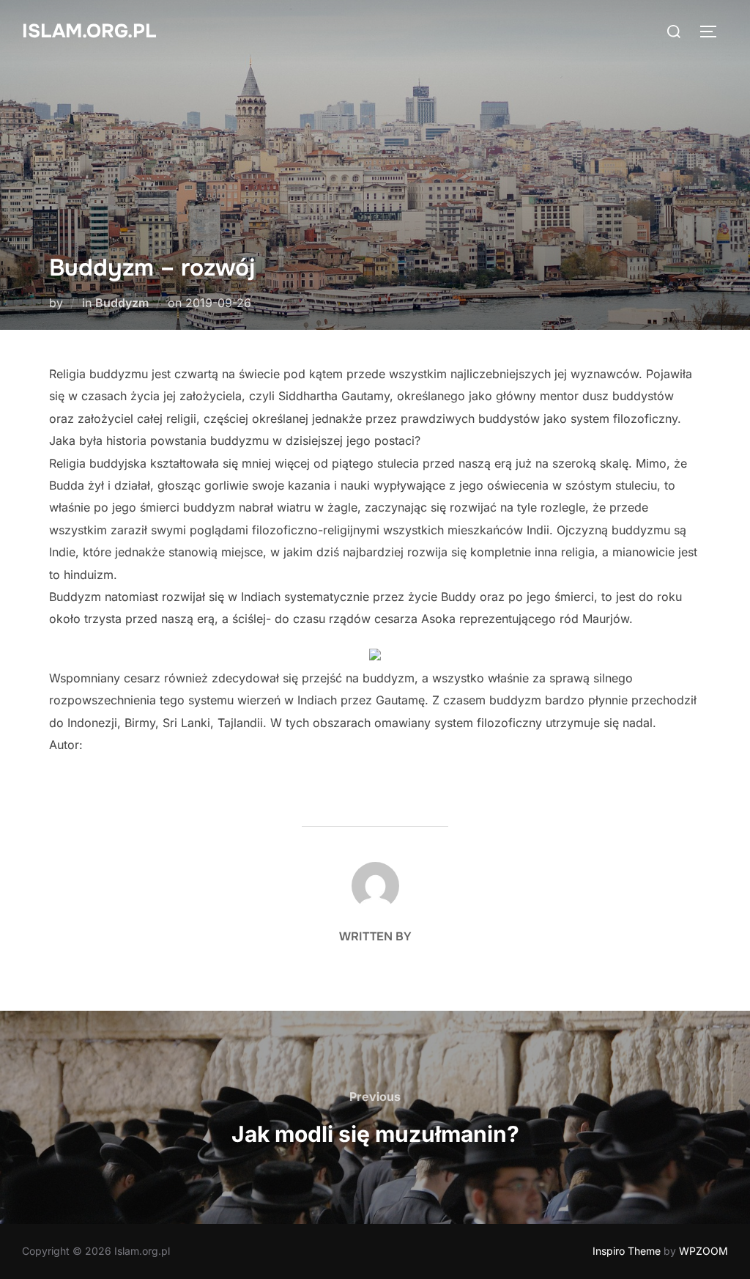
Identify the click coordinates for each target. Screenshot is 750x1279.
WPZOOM (703, 1251)
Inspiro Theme (627, 1251)
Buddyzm (122, 302)
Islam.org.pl (89, 31)
